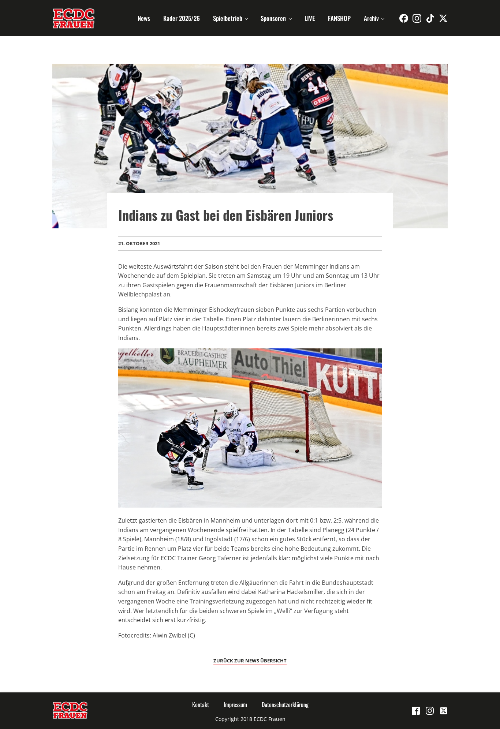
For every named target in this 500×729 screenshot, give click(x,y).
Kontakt (200, 704)
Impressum (235, 704)
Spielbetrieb (227, 18)
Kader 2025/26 (181, 18)
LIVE (310, 18)
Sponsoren (273, 18)
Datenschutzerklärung (285, 704)
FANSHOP (339, 18)
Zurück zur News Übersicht (250, 660)
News (144, 18)
